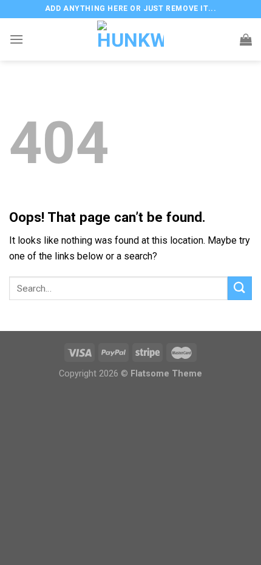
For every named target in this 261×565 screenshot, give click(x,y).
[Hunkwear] (130, 39)
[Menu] (16, 39)
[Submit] (240, 288)
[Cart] (246, 39)
